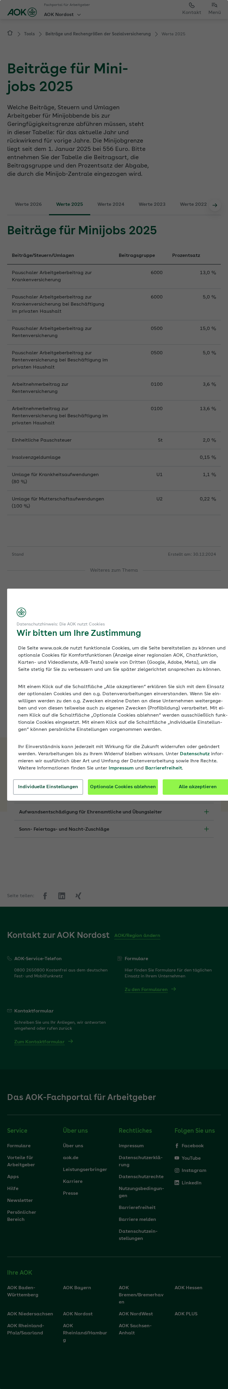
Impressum (121, 768)
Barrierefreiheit (163, 768)
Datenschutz (195, 754)
